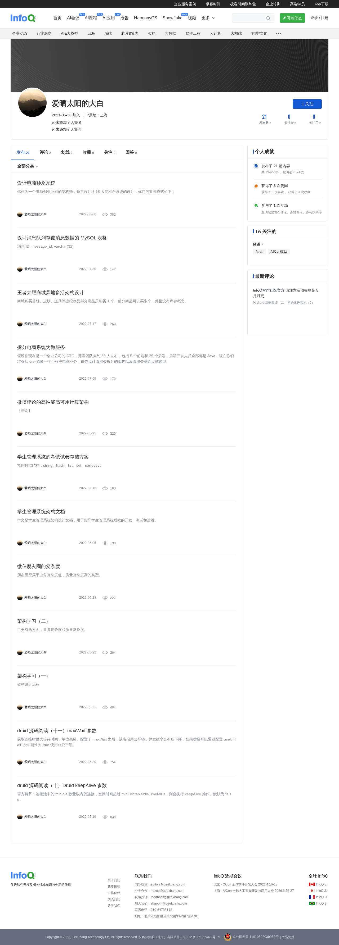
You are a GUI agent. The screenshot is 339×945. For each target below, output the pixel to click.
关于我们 (114, 880)
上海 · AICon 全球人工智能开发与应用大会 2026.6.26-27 (254, 891)
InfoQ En (322, 884)
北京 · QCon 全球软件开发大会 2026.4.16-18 (246, 884)
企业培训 (273, 4)
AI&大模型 (278, 251)
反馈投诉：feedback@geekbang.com (162, 897)
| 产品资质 (287, 937)
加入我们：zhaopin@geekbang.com (161, 903)
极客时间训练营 (243, 4)
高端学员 (297, 4)
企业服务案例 (185, 4)
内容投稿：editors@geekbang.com (160, 884)
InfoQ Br (322, 903)
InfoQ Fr (321, 897)
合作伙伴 (114, 893)
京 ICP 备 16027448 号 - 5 (201, 937)
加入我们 (114, 899)
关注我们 (114, 905)
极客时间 (213, 4)
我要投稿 (114, 886)
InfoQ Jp (322, 891)
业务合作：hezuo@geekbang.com (159, 891)
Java (260, 251)
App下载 (321, 4)
